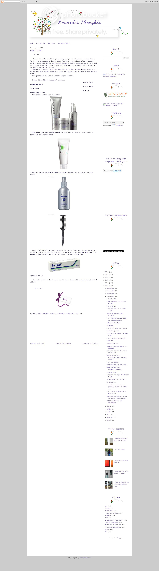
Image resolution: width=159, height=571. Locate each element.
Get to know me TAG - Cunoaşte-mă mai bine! (121, 484)
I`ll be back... (112, 299)
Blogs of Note (64, 43)
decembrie (110, 288)
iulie (109, 409)
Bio (106, 506)
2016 (107, 272)
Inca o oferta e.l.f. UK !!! (117, 379)
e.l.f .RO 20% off (113, 362)
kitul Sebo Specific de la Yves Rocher (64, 69)
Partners (51, 43)
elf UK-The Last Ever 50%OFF (117, 328)
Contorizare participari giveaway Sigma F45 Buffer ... (117, 387)
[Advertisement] (41, 330)
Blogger (119, 538)
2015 (107, 274)
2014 (107, 277)
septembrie (111, 296)
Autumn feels (119, 449)
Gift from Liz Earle (114, 323)
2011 (107, 286)
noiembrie (110, 291)
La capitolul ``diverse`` (114, 520)
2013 (107, 280)
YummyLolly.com (85, 558)
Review (107, 529)
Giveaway (108, 515)
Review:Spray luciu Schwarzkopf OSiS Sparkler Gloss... (117, 357)
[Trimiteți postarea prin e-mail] (81, 313)
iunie (109, 412)
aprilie (110, 417)
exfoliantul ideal (59, 63)
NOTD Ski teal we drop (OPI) (117, 365)
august (109, 406)
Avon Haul (36, 50)
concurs (84, 280)
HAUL (77, 313)
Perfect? (110, 341)
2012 (107, 283)
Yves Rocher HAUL (113, 343)
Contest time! (111, 372)
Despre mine (109, 511)
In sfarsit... (111, 382)
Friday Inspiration (112, 513)
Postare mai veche (90, 343)
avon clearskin (43, 313)
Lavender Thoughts (79, 22)
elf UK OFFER (111, 306)
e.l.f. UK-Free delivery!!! (116, 338)
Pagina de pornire (63, 343)
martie (109, 420)
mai (108, 414)
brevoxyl (53, 313)
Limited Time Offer (112, 522)
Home (31, 43)
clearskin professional (66, 313)
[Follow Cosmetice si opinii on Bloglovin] (112, 172)
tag (106, 532)
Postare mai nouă (37, 343)
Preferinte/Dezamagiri (113, 527)
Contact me (40, 43)
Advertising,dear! (113, 331)
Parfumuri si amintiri (113, 525)
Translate (119, 125)
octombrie (110, 294)
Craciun (107, 508)
